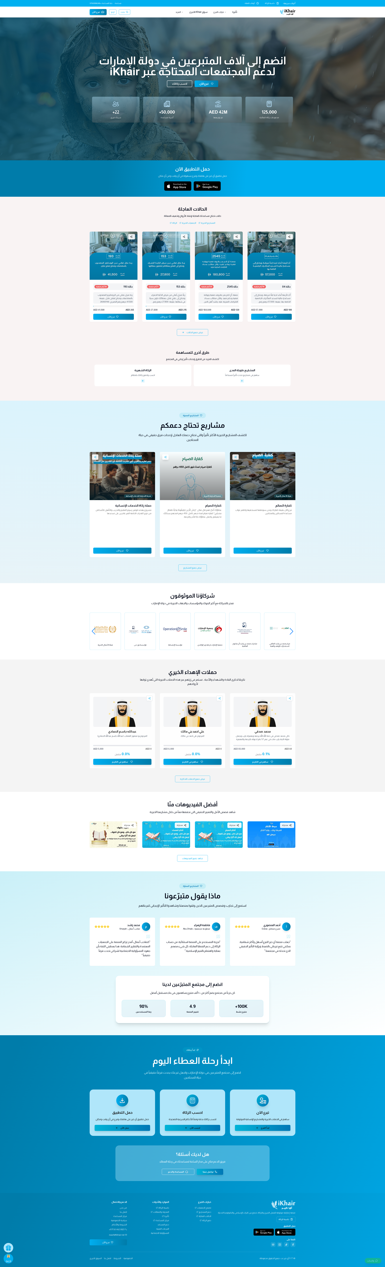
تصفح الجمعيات (204, 1208)
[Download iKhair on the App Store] (177, 186)
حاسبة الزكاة (270, 3)
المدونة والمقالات (161, 1212)
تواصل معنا (208, 1172)
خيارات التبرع (219, 12)
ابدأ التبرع (265, 1128)
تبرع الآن (96, 12)
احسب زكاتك (179, 83)
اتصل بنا (123, 1212)
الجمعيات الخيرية (189, 223)
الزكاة (174, 223)
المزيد (178, 12)
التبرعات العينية (162, 1229)
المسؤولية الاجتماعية (160, 1233)
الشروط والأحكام (119, 1224)
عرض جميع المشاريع (192, 568)
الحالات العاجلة (205, 1216)
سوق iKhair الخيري (198, 12)
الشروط (117, 1258)
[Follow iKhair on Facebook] (293, 1244)
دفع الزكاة (206, 1220)
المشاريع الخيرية (208, 223)
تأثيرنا (234, 12)
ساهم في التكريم (260, 762)
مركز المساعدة (162, 1220)
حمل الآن (124, 1128)
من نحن (123, 1208)
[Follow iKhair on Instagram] (279, 1244)
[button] (373, 1260)
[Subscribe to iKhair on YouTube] (273, 1244)
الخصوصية (128, 1258)
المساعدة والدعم (176, 1172)
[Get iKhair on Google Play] (207, 186)
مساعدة (118, 3)
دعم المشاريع (205, 1212)
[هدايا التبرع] (8, 1248)
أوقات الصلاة (250, 3)
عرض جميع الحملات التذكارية (192, 779)
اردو (112, 12)
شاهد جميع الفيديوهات (192, 858)
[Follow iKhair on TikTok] (286, 1244)
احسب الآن (195, 1128)
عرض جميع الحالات (195, 332)
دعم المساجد (163, 1224)
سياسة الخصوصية (119, 1220)
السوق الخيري (96, 1258)
